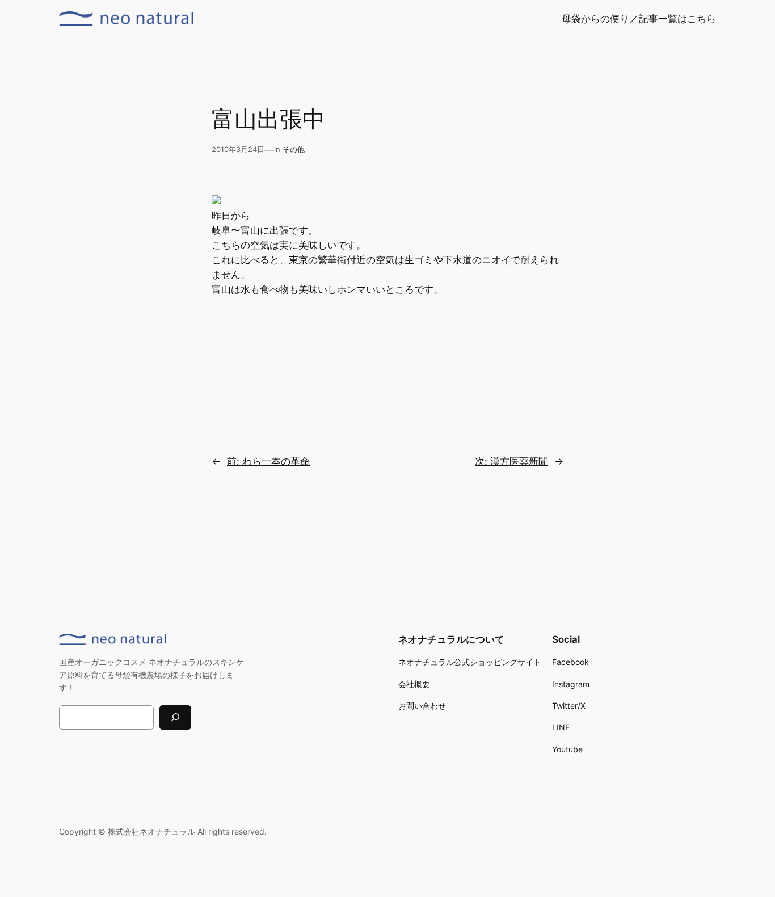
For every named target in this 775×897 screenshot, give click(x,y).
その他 (294, 149)
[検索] (175, 717)
